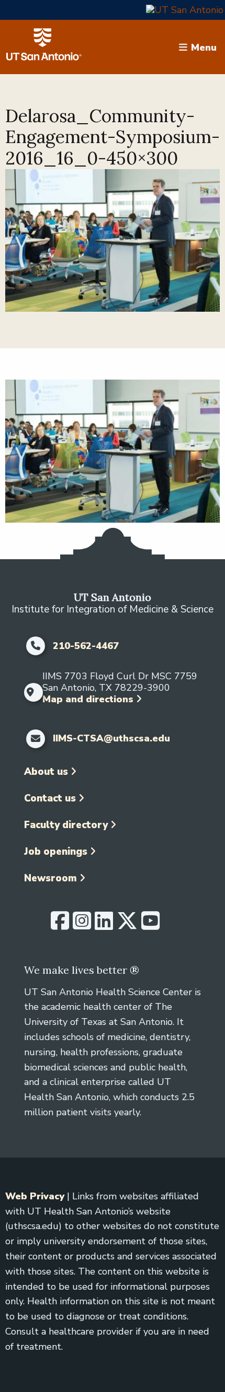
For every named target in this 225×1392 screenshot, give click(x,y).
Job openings (55, 851)
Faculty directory (66, 825)
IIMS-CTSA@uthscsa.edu (111, 739)
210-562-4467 (86, 646)
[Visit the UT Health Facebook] (60, 925)
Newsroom (50, 878)
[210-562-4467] (36, 645)
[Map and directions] (30, 692)
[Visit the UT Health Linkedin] (104, 925)
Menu (204, 47)
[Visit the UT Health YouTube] (150, 925)
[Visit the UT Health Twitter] (127, 925)
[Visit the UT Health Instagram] (82, 925)
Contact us (50, 798)
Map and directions (87, 699)
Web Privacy (34, 1196)
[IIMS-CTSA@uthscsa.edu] (36, 738)
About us (46, 771)
